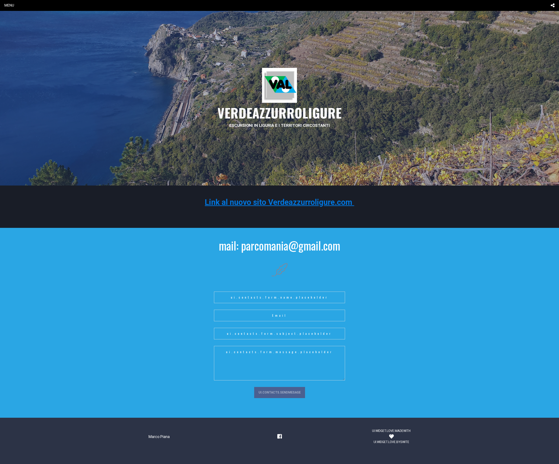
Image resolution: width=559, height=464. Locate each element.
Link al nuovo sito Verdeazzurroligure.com (279, 202)
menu (9, 5)
